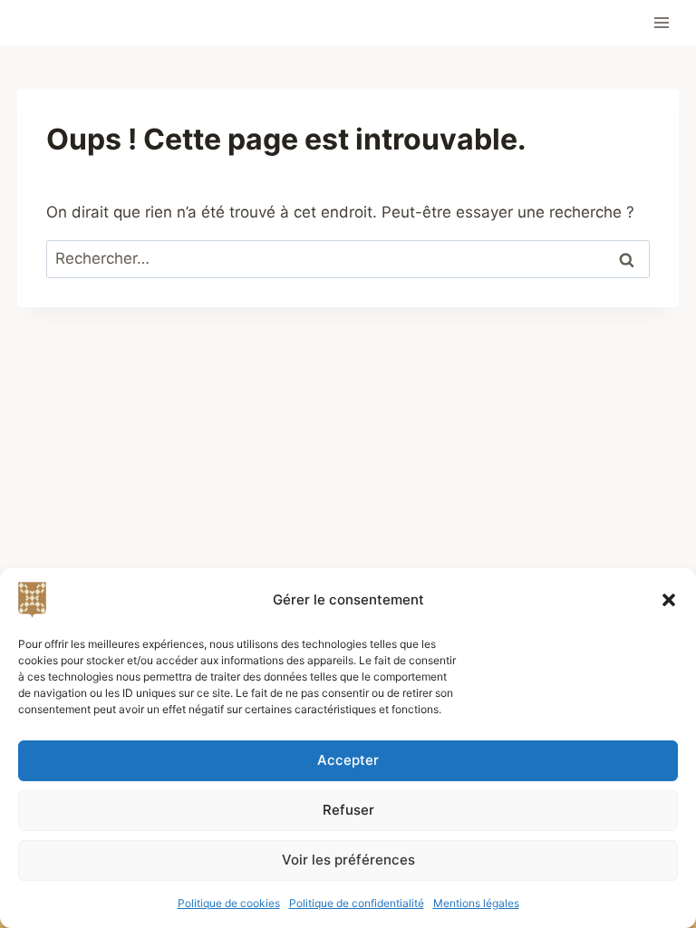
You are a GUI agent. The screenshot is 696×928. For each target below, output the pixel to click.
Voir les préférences (348, 859)
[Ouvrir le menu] (662, 22)
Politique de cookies (229, 903)
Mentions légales (476, 903)
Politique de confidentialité (356, 903)
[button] (669, 600)
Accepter (348, 759)
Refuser (348, 809)
